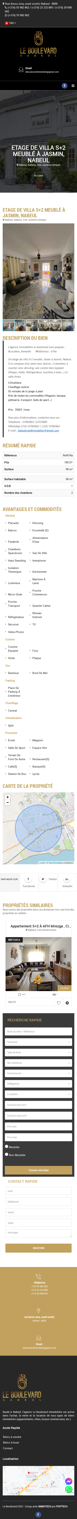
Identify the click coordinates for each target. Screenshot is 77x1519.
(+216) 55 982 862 (18, 7)
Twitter (52, 879)
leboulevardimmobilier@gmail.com (42, 71)
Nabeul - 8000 (39, 1320)
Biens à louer (11, 1442)
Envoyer (38, 1248)
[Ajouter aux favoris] (58, 1002)
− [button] (7, 802)
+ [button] (7, 797)
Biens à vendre (12, 1437)
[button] (38, 271)
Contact (8, 1448)
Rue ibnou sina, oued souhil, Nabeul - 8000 (31, 3)
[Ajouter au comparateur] (67, 1002)
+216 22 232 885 (39, 1289)
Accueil (38, 175)
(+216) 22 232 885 (42, 7)
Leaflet (42, 862)
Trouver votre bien (38, 1170)
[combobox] (10, 23)
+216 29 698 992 (39, 1293)
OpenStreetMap (55, 862)
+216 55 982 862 (39, 1286)
